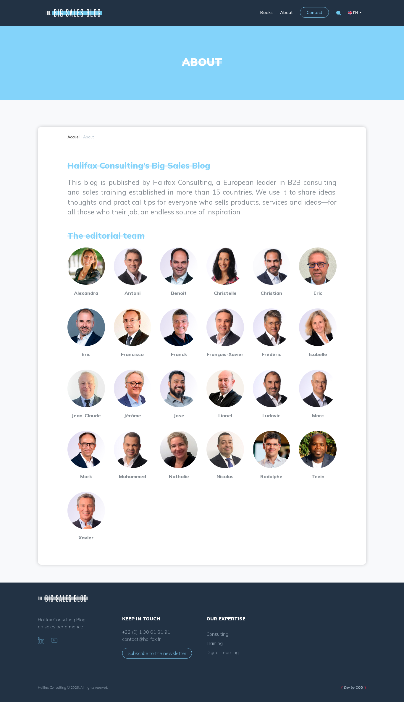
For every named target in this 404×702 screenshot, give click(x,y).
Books (266, 12)
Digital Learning (222, 652)
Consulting (217, 634)
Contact (314, 12)
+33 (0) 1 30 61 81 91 (146, 632)
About (286, 12)
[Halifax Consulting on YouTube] (54, 640)
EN (355, 12)
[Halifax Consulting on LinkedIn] (41, 640)
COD (359, 687)
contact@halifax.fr (141, 639)
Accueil (73, 137)
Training (214, 643)
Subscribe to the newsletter (157, 653)
